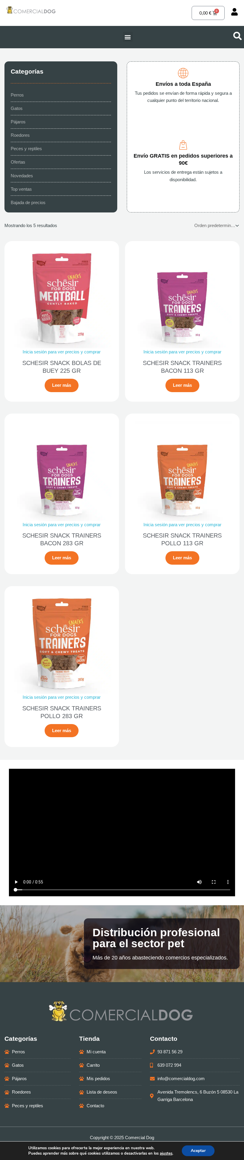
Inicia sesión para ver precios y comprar (62, 352)
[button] (128, 37)
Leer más (61, 385)
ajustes (166, 1153)
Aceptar (198, 1150)
